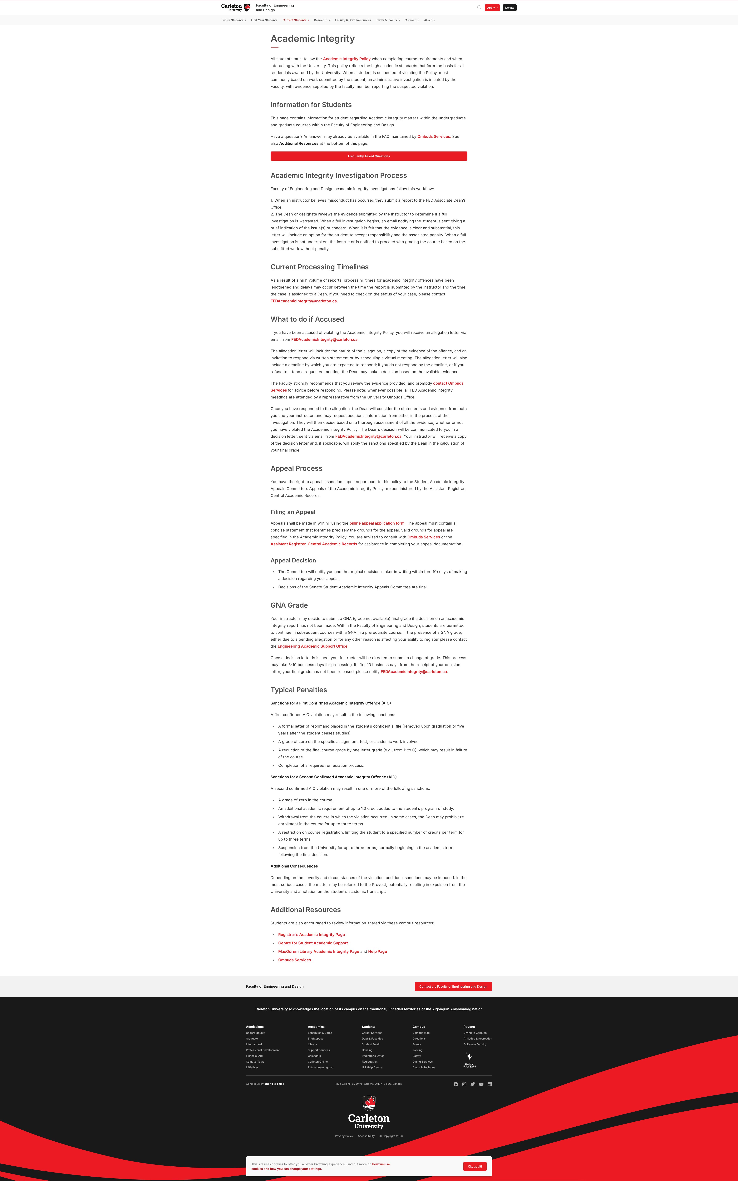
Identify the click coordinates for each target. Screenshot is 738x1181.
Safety (417, 1055)
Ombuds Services (423, 537)
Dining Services (423, 1061)
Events (417, 1044)
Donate (509, 7)
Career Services (372, 1032)
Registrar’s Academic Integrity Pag (310, 934)
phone (269, 1083)
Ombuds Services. (434, 136)
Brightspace (315, 1038)
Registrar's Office (373, 1055)
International (254, 1044)
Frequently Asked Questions (369, 156)
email (280, 1083)
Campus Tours (255, 1061)
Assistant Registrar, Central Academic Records (314, 544)
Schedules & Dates (320, 1032)
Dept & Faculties (372, 1038)
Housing (367, 1050)
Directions (419, 1038)
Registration (369, 1061)
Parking (417, 1050)
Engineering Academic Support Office (312, 646)
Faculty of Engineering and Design (275, 7)
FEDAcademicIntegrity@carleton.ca (324, 339)
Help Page (377, 951)
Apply (491, 7)
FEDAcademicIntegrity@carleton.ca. (304, 301)
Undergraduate (255, 1032)
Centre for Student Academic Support (313, 943)
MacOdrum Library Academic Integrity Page (318, 951)
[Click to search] (479, 7)
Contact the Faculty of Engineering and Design (453, 986)
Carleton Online (318, 1061)
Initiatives (252, 1067)
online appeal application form (377, 523)
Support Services (319, 1050)
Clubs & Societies (424, 1067)
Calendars (314, 1055)
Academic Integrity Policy (347, 59)
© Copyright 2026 (391, 1136)
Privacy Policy (344, 1136)
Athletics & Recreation (478, 1038)
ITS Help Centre (372, 1067)
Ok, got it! (475, 1166)
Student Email (371, 1044)
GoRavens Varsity (475, 1044)
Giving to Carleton (475, 1032)
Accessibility (366, 1136)
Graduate (252, 1038)
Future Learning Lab (320, 1067)
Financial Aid (254, 1055)
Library (312, 1044)
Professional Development (263, 1050)
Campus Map (421, 1032)
